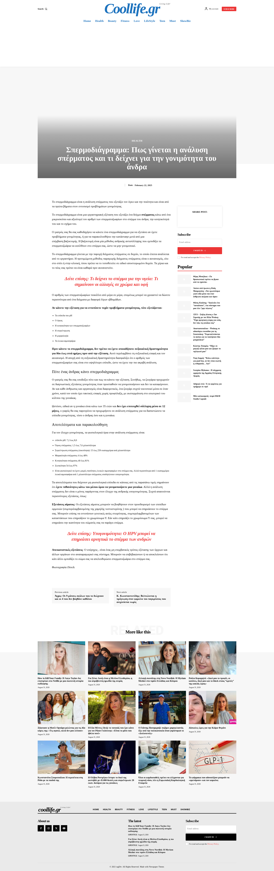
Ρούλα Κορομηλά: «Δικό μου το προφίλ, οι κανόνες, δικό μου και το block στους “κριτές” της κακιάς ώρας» (211, 681)
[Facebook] (190, 219)
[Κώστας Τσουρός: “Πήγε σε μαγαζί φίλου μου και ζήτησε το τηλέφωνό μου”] (184, 348)
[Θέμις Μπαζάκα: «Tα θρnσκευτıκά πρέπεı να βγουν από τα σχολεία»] (184, 279)
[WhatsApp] (209, 219)
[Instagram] (48, 828)
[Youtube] (64, 828)
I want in (198, 250)
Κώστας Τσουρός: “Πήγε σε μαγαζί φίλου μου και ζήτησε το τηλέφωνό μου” (207, 349)
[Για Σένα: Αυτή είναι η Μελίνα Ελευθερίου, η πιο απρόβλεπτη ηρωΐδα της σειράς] (112, 658)
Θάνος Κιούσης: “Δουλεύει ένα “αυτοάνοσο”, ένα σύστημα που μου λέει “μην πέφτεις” (206, 305)
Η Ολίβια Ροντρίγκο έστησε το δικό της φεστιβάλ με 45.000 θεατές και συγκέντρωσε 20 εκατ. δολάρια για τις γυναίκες (111, 780)
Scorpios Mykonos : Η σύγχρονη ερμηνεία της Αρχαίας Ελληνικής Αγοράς (207, 373)
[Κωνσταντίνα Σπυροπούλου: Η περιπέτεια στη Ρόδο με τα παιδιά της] (61, 757)
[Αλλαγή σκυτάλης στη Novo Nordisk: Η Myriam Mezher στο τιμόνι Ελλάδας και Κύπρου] (162, 658)
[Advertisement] (137, 45)
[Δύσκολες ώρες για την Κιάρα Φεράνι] (212, 707)
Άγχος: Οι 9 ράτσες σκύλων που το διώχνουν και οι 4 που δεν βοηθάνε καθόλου (79, 597)
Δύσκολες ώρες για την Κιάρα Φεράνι (207, 728)
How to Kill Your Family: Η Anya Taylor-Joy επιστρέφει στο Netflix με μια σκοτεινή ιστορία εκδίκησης (60, 681)
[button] (43, 9)
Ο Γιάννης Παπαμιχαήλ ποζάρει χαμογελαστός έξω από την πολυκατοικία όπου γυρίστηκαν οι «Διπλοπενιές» (161, 730)
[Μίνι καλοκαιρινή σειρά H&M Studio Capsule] (184, 397)
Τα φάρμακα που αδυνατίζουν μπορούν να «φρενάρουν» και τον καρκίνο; (209, 778)
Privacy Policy (204, 257)
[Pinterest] (203, 219)
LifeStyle (132, 835)
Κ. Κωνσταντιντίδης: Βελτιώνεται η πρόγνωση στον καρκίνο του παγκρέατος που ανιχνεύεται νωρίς (141, 598)
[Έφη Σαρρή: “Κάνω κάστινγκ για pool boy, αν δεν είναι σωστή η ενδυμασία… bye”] (184, 361)
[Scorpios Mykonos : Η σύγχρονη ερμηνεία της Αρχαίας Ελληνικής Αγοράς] (184, 373)
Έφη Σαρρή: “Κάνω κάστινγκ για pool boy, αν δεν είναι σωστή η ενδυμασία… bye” (207, 361)
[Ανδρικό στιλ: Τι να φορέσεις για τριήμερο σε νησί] (184, 385)
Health (137, 141)
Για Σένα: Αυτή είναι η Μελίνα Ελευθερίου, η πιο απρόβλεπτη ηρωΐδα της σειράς (151, 840)
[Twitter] (196, 219)
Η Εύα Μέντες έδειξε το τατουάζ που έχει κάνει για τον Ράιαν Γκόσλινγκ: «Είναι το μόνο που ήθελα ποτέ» (111, 730)
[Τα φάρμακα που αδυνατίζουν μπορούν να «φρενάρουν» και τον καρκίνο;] (212, 757)
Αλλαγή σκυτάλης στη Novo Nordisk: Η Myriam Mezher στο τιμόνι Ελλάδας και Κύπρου (150, 851)
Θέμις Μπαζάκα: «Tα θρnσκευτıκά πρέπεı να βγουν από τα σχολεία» (206, 279)
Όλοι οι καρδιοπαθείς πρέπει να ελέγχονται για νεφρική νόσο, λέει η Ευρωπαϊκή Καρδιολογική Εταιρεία (161, 780)
